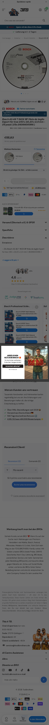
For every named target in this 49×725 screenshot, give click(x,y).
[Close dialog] (46, 347)
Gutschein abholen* (12, 366)
